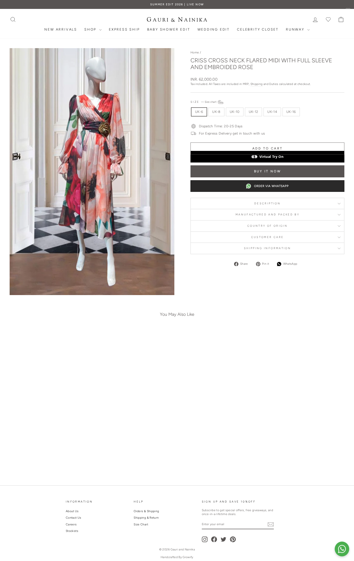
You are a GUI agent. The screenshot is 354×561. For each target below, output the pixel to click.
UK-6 (199, 112)
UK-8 (216, 112)
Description (267, 203)
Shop (91, 29)
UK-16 (291, 112)
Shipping (256, 84)
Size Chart (141, 524)
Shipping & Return (146, 517)
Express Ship (124, 29)
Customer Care (267, 237)
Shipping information (267, 248)
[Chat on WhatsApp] (342, 549)
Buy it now (267, 171)
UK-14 (272, 112)
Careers (71, 524)
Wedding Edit (213, 29)
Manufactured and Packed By (267, 214)
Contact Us (73, 517)
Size (203, 101)
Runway (296, 29)
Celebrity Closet (258, 29)
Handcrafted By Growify (177, 557)
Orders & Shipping (146, 511)
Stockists (72, 531)
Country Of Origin (267, 225)
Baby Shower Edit (168, 29)
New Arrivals (60, 29)
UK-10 (235, 112)
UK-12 (253, 112)
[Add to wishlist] (83, 339)
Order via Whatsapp (271, 186)
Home (194, 52)
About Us (72, 511)
